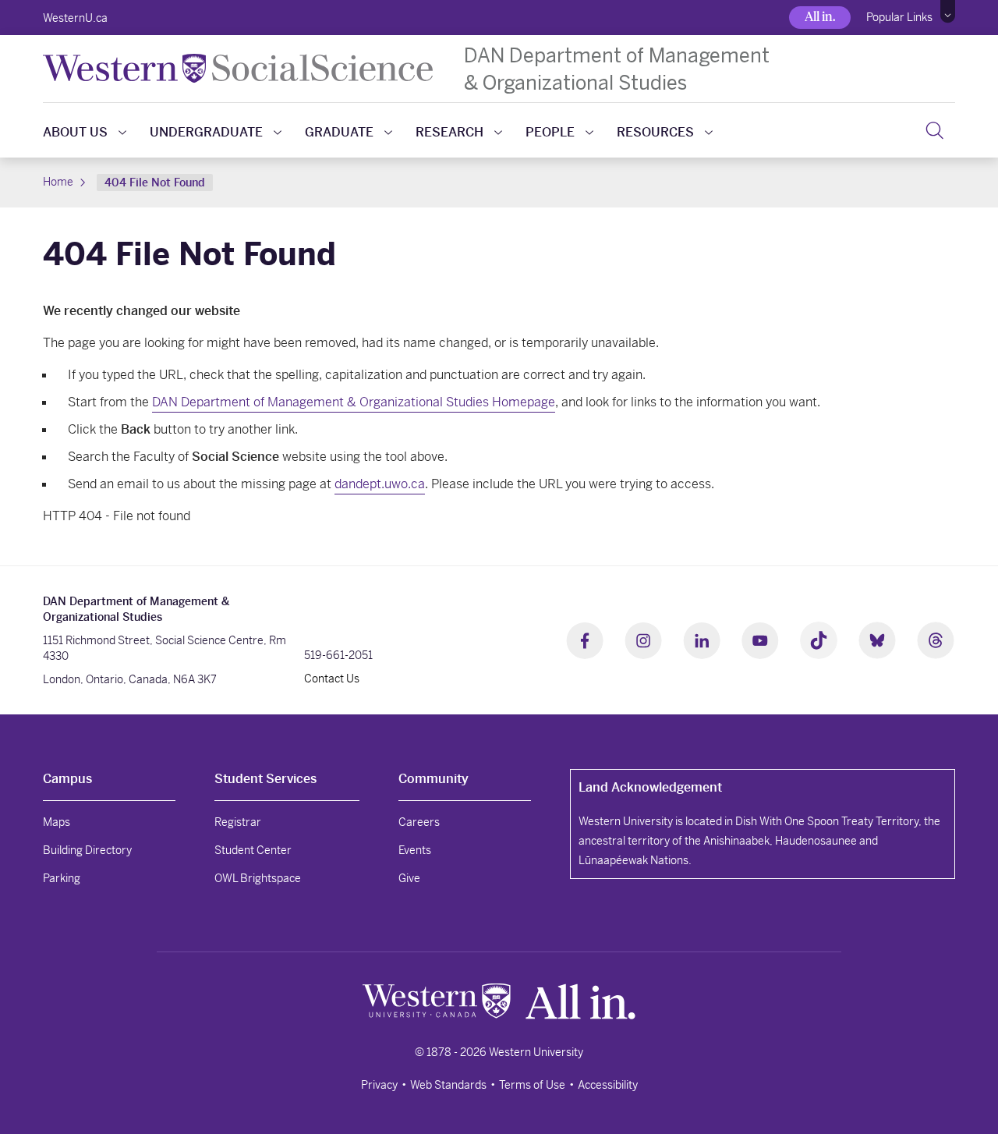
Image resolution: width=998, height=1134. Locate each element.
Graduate (339, 132)
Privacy (379, 1085)
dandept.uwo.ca (379, 484)
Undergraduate (206, 132)
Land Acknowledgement (650, 787)
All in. (820, 16)
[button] (947, 11)
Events (414, 850)
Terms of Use (532, 1085)
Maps (56, 822)
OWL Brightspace (257, 878)
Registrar (237, 822)
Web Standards (448, 1085)
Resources (655, 132)
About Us (75, 132)
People (550, 132)
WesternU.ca (75, 18)
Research (449, 132)
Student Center (253, 850)
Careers (419, 822)
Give (409, 878)
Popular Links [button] (899, 17)
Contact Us (331, 679)
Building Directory (87, 850)
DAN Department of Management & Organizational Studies (617, 69)
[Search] (934, 130)
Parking (61, 878)
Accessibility (608, 1085)
